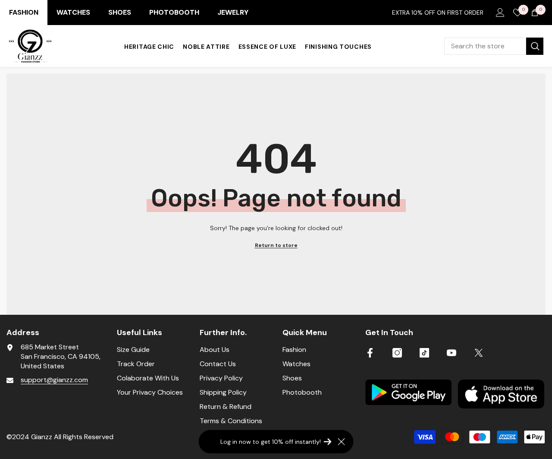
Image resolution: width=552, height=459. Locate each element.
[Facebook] (370, 352)
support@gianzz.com (54, 379)
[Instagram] (397, 352)
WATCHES (73, 12)
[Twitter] (478, 352)
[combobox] (485, 46)
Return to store (276, 245)
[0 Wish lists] (517, 12)
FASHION (23, 12)
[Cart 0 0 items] (534, 12)
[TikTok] (424, 352)
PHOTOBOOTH (174, 12)
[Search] (493, 46)
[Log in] (500, 12)
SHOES (119, 12)
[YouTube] (451, 352)
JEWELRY (232, 12)
